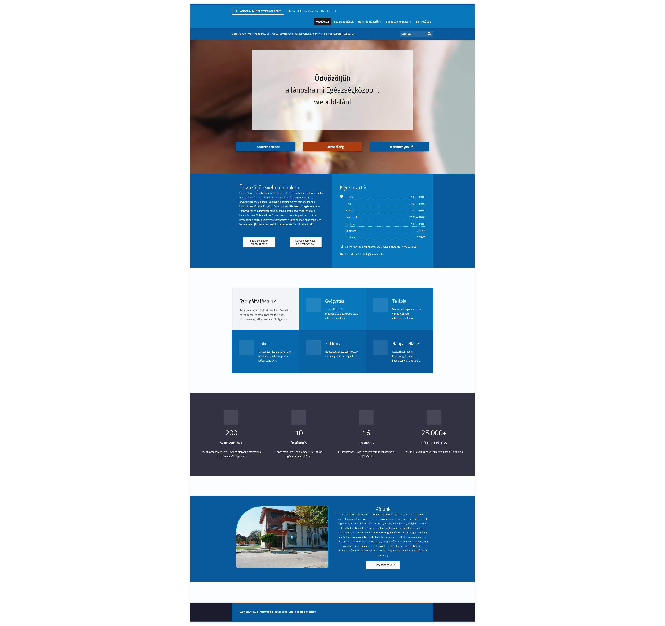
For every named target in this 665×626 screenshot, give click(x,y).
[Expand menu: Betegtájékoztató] (410, 22)
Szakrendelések (344, 21)
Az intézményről (368, 21)
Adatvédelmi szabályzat (273, 612)
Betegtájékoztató (397, 21)
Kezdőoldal (322, 21)
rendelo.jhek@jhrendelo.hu (300, 34)
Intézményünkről (402, 146)
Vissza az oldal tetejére (302, 612)
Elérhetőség (423, 21)
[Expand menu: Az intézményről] (380, 22)
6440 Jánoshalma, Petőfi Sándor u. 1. (336, 34)
